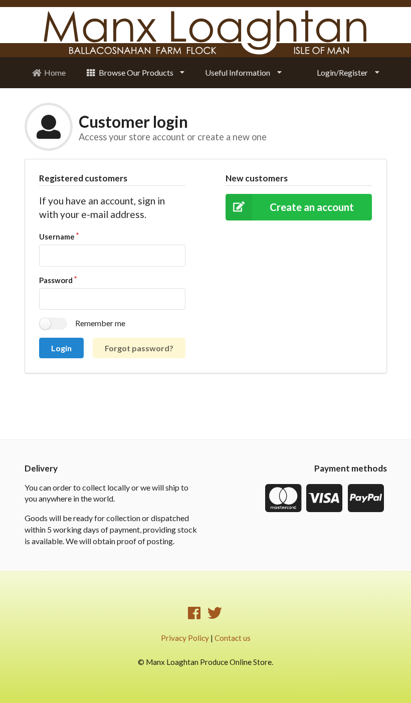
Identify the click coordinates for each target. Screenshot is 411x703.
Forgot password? (139, 348)
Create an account (312, 207)
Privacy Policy (185, 637)
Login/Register (342, 72)
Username (57, 236)
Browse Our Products (136, 72)
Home (55, 72)
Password (56, 280)
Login (61, 348)
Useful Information (237, 72)
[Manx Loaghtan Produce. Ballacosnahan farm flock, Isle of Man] (205, 33)
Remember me (100, 323)
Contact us (233, 637)
